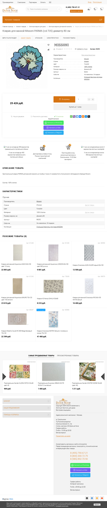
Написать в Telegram (55, 132)
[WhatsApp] (71, 116)
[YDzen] (87, 498)
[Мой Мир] (86, 116)
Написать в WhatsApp (54, 123)
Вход (89, 2)
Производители (8, 2)
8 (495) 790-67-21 (73, 7)
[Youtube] (102, 498)
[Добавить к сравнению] (48, 49)
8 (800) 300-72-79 (79, 456)
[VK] (92, 498)
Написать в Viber (55, 128)
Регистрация (97, 2)
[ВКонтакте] (80, 116)
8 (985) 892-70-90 (79, 459)
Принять (97, 504)
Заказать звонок (76, 11)
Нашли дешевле (18, 116)
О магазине (21, 2)
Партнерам (33, 2)
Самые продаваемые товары (41, 355)
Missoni (86, 59)
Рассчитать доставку (40, 116)
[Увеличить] (27, 66)
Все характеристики (88, 55)
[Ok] (97, 498)
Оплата (42, 2)
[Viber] (74, 116)
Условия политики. (61, 506)
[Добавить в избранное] (48, 45)
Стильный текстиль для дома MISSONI (50, 227)
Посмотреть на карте (63, 436)
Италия (86, 61)
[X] (89, 116)
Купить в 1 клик (75, 107)
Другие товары (89, 205)
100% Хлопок (88, 66)
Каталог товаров (12, 20)
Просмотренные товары (68, 355)
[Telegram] (77, 116)
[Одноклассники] (83, 116)
